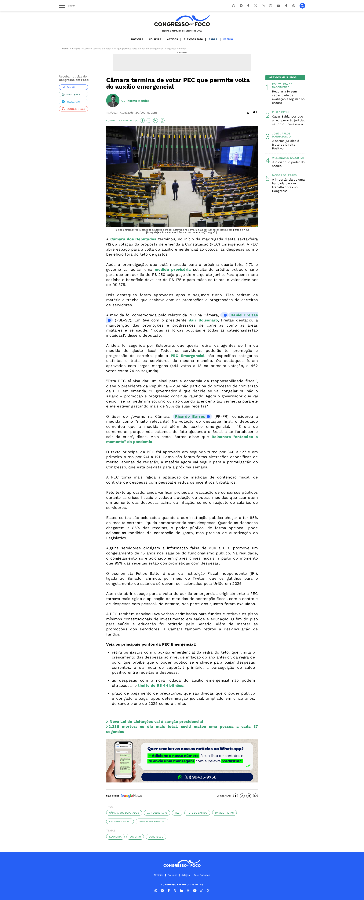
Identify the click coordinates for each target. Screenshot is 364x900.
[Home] (182, 20)
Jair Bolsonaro (157, 813)
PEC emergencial (120, 821)
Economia (115, 836)
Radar (213, 39)
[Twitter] (255, 6)
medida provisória (173, 269)
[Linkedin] (263, 6)
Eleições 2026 (193, 39)
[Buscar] (302, 6)
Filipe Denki (280, 112)
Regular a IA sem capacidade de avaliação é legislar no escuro (288, 97)
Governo (135, 836)
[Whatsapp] (233, 6)
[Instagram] (270, 6)
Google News (76, 108)
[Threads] (293, 6)
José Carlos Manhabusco (281, 135)
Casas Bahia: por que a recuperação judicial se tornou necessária (288, 120)
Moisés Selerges (284, 175)
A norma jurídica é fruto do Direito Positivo (285, 144)
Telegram (73, 101)
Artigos (172, 39)
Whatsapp (73, 94)
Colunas (155, 39)
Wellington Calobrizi (288, 157)
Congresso (156, 836)
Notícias (137, 39)
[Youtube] (278, 6)
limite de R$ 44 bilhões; (161, 685)
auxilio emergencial (152, 821)
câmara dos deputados (124, 813)
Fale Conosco (202, 875)
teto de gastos (197, 813)
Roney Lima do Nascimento (282, 86)
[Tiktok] (286, 6)
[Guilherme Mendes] (112, 101)
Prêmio (228, 39)
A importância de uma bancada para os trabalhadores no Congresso (288, 185)
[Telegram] (241, 6)
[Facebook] (248, 6)
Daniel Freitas (224, 813)
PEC (177, 813)
